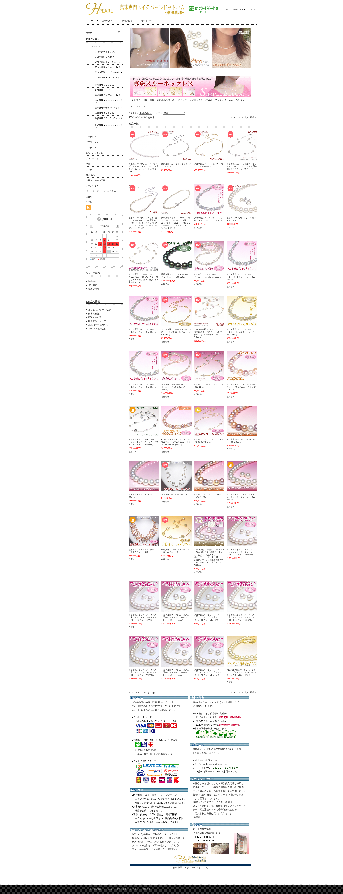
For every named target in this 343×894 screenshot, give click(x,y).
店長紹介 (92, 281)
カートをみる (252, 9)
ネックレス (96, 46)
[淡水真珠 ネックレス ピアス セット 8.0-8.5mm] (242, 199)
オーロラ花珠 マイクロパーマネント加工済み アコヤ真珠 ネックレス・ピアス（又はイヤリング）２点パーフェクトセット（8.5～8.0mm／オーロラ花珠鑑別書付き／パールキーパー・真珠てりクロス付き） (209, 557)
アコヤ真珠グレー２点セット (109, 62)
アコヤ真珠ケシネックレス (107, 67)
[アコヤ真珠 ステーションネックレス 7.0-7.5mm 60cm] (209, 145)
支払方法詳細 (150, 709)
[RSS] (88, 208)
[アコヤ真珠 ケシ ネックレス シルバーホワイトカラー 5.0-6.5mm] (209, 199)
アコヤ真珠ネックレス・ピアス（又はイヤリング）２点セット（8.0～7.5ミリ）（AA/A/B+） (142, 672)
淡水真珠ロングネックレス (107, 95)
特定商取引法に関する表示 (127, 889)
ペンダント (91, 147)
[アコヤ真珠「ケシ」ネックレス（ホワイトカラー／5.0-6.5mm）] (144, 366)
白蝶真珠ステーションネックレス (109, 126)
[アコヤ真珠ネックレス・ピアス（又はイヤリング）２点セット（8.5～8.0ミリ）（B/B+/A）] (209, 596)
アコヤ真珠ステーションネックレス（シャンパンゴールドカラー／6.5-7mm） (176, 332)
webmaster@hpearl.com (215, 764)
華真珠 (89, 197)
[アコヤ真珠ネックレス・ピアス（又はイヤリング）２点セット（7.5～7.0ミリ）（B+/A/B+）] (144, 596)
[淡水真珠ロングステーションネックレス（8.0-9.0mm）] (209, 421)
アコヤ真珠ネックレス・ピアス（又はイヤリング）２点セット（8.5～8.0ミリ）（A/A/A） (175, 617)
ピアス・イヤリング (95, 142)
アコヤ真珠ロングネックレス (109, 72)
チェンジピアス (93, 186)
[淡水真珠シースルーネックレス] (176, 476)
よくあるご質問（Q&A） (101, 309)
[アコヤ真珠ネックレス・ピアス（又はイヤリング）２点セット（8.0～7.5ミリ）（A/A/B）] (176, 651)
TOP (90, 20)
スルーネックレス (94, 153)
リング (89, 169)
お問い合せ (127, 20)
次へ (246, 117)
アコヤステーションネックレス (109, 78)
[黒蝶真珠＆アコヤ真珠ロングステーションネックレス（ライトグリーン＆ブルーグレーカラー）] (144, 421)
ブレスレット (92, 158)
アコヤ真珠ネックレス (105, 51)
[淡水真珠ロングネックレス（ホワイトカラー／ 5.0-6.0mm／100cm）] (176, 366)
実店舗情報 (94, 288)
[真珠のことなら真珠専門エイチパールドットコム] (99, 14)
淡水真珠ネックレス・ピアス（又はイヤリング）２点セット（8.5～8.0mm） (242, 497)
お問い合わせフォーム (205, 760)
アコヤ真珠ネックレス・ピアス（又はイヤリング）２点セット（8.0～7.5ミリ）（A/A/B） (175, 672)
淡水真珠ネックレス (104, 85)
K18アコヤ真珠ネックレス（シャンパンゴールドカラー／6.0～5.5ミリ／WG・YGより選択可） (241, 672)
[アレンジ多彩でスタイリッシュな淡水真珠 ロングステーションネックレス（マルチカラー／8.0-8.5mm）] (209, 311)
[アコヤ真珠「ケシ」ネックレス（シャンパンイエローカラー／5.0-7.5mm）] (242, 311)
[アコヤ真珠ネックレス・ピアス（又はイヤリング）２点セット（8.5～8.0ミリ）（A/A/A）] (176, 596)
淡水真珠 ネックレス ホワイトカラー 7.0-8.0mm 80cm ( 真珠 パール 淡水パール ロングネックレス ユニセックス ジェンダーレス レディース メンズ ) (143, 223)
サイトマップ (147, 20)
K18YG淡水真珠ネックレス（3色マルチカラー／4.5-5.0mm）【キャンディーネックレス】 (175, 442)
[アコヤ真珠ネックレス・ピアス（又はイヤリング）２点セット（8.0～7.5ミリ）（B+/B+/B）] (209, 651)
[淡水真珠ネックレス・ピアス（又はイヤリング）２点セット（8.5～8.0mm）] (242, 476)
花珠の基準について (98, 324)
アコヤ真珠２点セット (105, 57)
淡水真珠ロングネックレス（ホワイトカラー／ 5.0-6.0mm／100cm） (176, 387)
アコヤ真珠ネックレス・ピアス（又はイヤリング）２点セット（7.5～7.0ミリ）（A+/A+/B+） (240, 552)
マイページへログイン (234, 9)
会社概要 (92, 285)
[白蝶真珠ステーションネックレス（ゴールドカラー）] (176, 531)
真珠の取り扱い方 (97, 321)
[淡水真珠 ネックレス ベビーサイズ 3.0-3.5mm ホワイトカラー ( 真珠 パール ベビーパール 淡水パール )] (144, 145)
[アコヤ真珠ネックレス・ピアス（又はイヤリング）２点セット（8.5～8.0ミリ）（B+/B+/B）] (242, 596)
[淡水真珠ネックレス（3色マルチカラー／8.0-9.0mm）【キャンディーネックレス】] (242, 366)
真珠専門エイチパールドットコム (190, 867)
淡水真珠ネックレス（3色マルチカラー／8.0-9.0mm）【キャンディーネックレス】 (241, 387)
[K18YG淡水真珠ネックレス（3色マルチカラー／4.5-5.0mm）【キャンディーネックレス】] (176, 421)
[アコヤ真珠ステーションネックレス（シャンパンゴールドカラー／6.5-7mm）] (176, 311)
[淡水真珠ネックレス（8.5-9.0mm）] (144, 476)
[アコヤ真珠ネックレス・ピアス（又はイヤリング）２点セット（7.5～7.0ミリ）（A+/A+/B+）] (242, 531)
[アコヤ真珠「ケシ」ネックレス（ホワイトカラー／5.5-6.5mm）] (144, 311)
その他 (89, 202)
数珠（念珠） (92, 175)
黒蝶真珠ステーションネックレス (109, 119)
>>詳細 (196, 817)
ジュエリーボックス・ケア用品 (101, 191)
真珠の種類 (94, 313)
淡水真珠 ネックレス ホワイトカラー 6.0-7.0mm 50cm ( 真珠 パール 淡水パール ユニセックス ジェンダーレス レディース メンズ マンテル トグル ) (176, 223)
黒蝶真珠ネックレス (104, 113)
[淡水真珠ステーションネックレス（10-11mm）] (209, 366)
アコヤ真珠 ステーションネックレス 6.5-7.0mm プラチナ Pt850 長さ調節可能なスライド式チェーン (242, 166)
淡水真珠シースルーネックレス (175, 494)
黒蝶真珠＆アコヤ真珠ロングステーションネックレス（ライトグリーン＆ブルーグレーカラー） (143, 442)
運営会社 (146, 889)
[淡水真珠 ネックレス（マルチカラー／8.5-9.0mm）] (242, 421)
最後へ (253, 117)
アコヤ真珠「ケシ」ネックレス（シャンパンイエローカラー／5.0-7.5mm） (240, 332)
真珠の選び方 (95, 317)
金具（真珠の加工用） (96, 180)
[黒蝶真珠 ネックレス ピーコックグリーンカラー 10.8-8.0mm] (176, 256)
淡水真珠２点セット (104, 90)
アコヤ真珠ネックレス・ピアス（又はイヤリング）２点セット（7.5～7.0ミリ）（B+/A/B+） (142, 617)
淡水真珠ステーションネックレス (109, 101)
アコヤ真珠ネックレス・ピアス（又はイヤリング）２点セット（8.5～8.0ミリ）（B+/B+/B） (240, 617)
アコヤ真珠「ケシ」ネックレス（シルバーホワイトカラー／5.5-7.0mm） (241, 277)
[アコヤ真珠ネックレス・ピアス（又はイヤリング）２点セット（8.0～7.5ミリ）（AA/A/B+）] (144, 651)
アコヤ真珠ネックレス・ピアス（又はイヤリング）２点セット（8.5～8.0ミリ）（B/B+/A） (208, 617)
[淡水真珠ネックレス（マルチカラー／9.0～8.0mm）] (209, 476)
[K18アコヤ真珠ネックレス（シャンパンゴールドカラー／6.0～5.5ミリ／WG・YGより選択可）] (242, 651)
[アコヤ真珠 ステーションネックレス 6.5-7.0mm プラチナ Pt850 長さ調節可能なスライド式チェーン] (242, 145)
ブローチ (90, 164)
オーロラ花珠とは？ (98, 328)
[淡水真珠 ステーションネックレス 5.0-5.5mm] (176, 145)
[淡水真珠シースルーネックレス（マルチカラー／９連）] (144, 531)
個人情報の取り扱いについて (101, 889)
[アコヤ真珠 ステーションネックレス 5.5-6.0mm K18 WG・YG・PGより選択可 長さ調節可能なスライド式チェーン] (144, 256)
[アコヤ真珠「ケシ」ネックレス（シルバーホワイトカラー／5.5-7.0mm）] (242, 256)
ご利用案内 (107, 20)
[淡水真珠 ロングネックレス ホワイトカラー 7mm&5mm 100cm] (209, 256)
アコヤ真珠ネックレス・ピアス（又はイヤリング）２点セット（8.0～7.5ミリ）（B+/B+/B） (208, 672)
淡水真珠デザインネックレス (109, 107)
